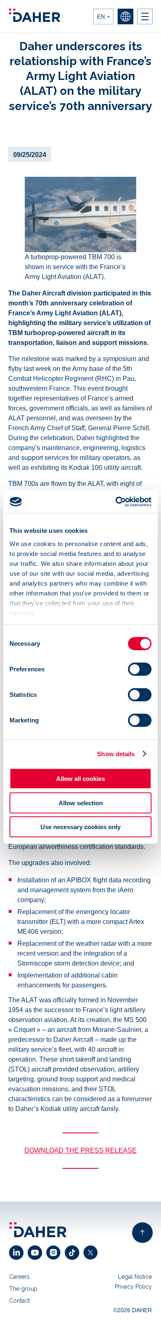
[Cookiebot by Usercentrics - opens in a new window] (116, 501)
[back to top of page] (142, 1232)
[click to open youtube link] (37, 1252)
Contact (19, 1300)
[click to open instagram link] (55, 1252)
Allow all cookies (80, 778)
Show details (116, 753)
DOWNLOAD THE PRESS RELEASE (80, 1150)
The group (23, 1288)
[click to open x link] (92, 1252)
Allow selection (81, 802)
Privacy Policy (133, 1286)
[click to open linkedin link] (18, 1252)
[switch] (140, 669)
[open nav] (145, 16)
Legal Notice (135, 1276)
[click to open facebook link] (74, 1252)
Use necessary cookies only (80, 826)
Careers (19, 1276)
